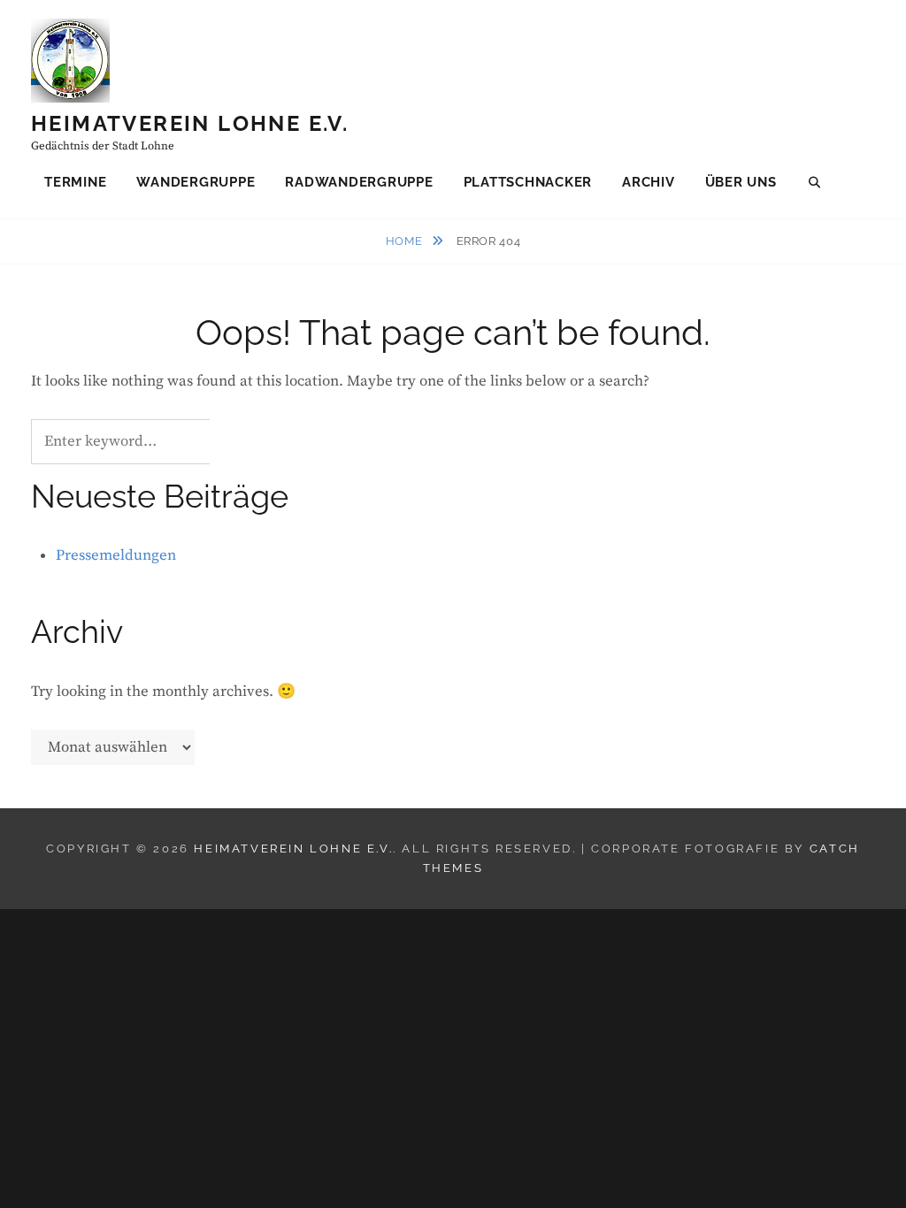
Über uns (741, 182)
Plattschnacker (528, 182)
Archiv (648, 182)
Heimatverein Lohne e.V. (190, 123)
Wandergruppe (195, 182)
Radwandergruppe (359, 182)
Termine (75, 182)
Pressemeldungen (116, 555)
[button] (868, 25)
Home (406, 241)
